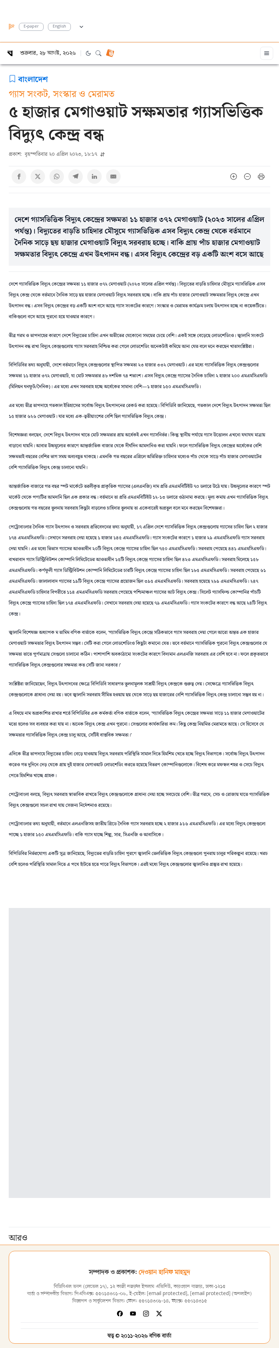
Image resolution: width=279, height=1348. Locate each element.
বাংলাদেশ (33, 78)
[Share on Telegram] (75, 176)
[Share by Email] (113, 176)
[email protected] (167, 1293)
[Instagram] (146, 1313)
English (59, 26)
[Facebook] (120, 1313)
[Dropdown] (81, 26)
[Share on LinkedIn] (94, 176)
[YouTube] (133, 1313)
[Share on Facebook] (19, 176)
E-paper (31, 26)
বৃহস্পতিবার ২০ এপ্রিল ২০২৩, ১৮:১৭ (54, 153)
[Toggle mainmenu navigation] (266, 53)
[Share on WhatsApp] (56, 176)
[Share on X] (38, 176)
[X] (159, 1313)
